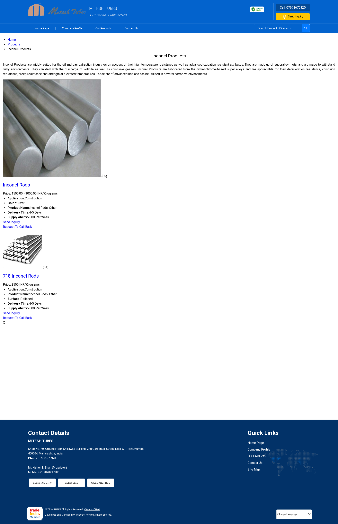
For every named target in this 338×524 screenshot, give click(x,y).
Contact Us (131, 28)
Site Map (254, 469)
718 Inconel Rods (21, 276)
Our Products (103, 28)
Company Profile (72, 28)
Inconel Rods (16, 185)
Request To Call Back (17, 227)
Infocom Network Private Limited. (94, 514)
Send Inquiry (295, 16)
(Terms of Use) (92, 509)
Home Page (42, 28)
